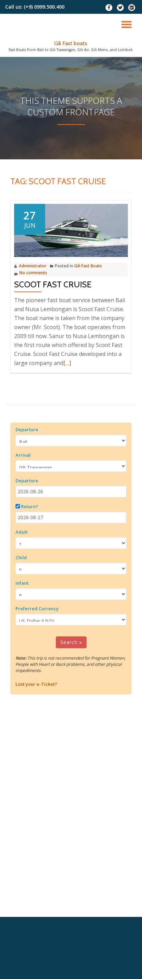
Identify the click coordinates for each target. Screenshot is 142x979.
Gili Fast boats (70, 43)
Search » (71, 642)
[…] (67, 363)
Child (21, 557)
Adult (22, 532)
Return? (29, 506)
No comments (33, 273)
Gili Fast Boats (88, 266)
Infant (22, 583)
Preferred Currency (37, 608)
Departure (27, 429)
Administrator (33, 266)
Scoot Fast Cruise (53, 284)
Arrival (23, 455)
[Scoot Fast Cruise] (71, 230)
